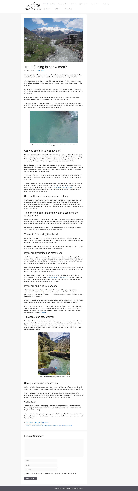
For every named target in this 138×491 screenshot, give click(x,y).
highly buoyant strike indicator (58, 277)
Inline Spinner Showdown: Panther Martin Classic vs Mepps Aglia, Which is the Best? (49, 425)
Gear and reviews (63, 4)
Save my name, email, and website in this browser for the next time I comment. (51, 473)
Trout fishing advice (49, 4)
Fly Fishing (106, 4)
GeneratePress (79, 488)
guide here (42, 312)
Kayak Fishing (57, 9)
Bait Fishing (47, 9)
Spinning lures (83, 4)
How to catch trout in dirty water (35, 424)
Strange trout (68, 9)
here (42, 292)
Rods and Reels (95, 4)
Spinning (73, 4)
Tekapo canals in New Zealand (63, 187)
